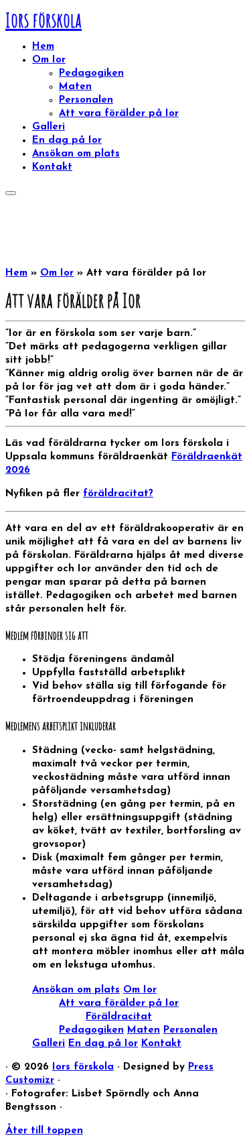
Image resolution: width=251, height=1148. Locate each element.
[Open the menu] (10, 193)
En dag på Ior (67, 140)
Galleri (48, 127)
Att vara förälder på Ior (119, 114)
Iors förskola (43, 19)
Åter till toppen (44, 1131)
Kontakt (52, 167)
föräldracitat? (118, 494)
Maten (75, 87)
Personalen (86, 100)
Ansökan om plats (76, 154)
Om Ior (49, 60)
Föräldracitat (119, 1017)
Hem (43, 47)
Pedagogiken (91, 73)
